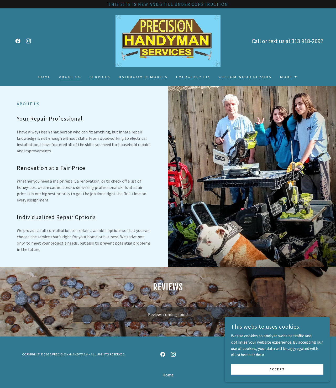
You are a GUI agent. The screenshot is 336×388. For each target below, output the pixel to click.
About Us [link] (70, 76)
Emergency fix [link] (193, 76)
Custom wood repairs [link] (245, 76)
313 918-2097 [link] (307, 41)
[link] (18, 41)
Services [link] (100, 76)
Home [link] (44, 76)
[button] (289, 77)
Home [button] (168, 374)
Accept (277, 369)
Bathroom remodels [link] (143, 76)
